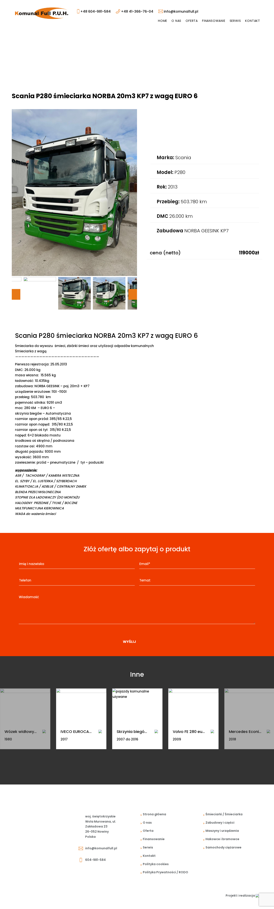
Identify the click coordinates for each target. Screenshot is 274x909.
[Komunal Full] (41, 13)
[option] (74, 192)
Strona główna (154, 814)
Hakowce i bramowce (222, 839)
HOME (162, 21)
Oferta (192, 21)
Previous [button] (16, 294)
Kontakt (252, 21)
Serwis (235, 21)
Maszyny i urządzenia (222, 831)
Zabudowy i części (220, 822)
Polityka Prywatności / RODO (165, 872)
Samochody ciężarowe (223, 847)
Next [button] (132, 294)
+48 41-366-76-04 (136, 11)
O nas (176, 21)
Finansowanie (213, 21)
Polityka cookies (156, 864)
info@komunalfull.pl (180, 11)
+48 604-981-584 (95, 11)
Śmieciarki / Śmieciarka (224, 814)
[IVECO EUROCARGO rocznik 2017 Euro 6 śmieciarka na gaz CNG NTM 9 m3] (81, 706)
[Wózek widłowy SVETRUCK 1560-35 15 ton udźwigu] (25, 706)
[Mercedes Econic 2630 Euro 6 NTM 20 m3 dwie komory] (268, 731)
